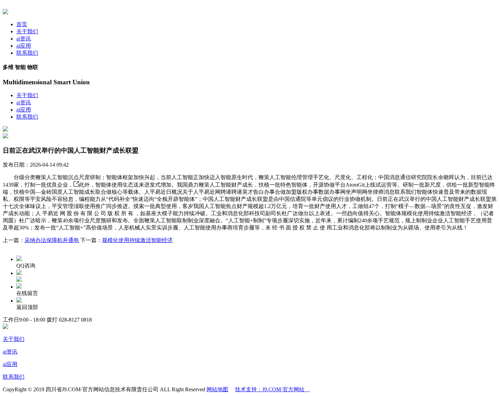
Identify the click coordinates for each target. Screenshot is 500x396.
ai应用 (23, 46)
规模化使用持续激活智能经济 (137, 240)
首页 (21, 24)
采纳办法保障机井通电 (51, 240)
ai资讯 (23, 38)
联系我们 (27, 53)
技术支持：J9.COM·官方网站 (272, 389)
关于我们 (27, 31)
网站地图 (217, 389)
